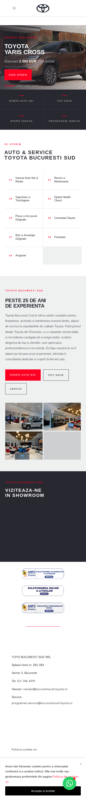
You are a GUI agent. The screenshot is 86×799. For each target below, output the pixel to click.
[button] (69, 783)
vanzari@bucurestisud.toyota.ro (45, 689)
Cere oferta (18, 74)
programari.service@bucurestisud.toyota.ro (42, 703)
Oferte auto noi (23, 374)
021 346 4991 (26, 681)
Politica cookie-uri (24, 749)
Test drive (56, 374)
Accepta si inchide (43, 791)
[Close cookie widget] (81, 763)
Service (16, 388)
